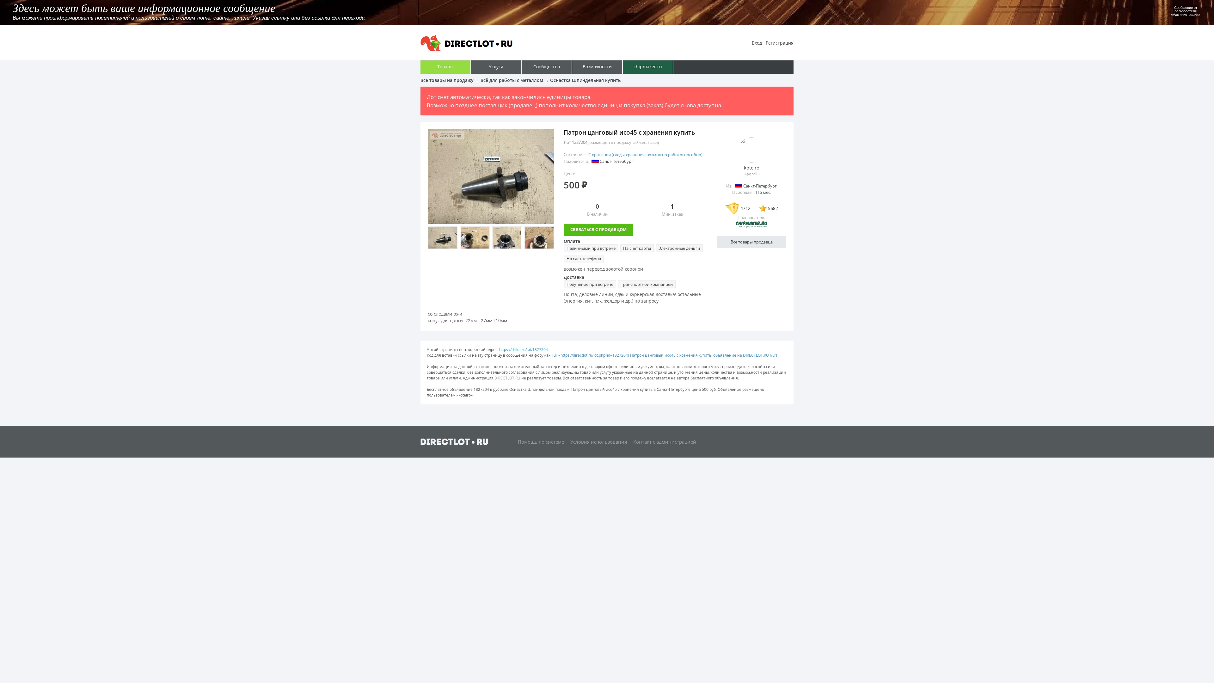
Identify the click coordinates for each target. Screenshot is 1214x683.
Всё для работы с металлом (512, 80)
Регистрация (780, 43)
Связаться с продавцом (598, 229)
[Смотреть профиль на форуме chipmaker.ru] (751, 226)
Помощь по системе (541, 442)
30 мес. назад (646, 142)
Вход (757, 43)
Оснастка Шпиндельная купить (585, 80)
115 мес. (763, 192)
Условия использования (598, 442)
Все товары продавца (752, 242)
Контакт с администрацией (664, 442)
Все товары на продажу (447, 80)
